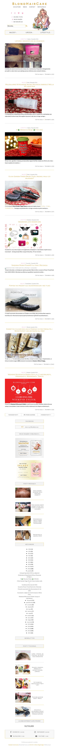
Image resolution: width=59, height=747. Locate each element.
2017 (29, 566)
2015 (29, 624)
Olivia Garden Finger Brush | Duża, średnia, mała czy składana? (29, 177)
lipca (29, 609)
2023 (29, 553)
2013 (29, 628)
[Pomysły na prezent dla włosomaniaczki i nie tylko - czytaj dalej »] (23, 312)
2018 (29, 564)
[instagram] (15, 13)
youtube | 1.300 (43, 736)
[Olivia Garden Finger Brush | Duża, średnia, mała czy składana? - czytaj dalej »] (23, 204)
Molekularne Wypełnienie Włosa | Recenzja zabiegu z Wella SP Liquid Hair (29, 85)
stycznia (29, 622)
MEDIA (25, 7)
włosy (12, 32)
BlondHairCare (30, 3)
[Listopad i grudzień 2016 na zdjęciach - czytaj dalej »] (23, 67)
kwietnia (29, 615)
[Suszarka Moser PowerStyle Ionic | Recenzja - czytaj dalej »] (21, 267)
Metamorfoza (18, 21)
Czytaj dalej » (39, 74)
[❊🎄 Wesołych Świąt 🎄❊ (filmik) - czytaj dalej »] (23, 159)
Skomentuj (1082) (49, 364)
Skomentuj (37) (49, 211)
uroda (29, 32)
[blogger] (22, 13)
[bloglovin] (19, 13)
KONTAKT (32, 7)
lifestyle (45, 32)
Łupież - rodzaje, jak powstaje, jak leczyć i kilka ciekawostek (37, 655)
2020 (29, 560)
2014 (29, 626)
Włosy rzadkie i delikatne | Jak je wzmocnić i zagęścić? (37, 493)
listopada (29, 600)
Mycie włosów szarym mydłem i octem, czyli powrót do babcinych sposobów (37, 507)
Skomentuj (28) (49, 409)
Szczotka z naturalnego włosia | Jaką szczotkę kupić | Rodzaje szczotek (38, 712)
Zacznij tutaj (18, 17)
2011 (29, 633)
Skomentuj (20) (49, 74)
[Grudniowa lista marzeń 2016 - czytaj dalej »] (23, 248)
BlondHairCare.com (24, 744)
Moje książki (18, 19)
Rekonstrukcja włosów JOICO (37, 535)
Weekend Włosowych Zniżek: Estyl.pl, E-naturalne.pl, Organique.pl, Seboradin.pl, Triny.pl (29, 375)
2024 (29, 551)
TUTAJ (43, 206)
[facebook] (11, 13)
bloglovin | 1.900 (18, 736)
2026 (29, 549)
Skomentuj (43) (49, 255)
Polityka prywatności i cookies (29, 742)
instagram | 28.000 (43, 732)
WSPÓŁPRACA (42, 7)
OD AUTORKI (17, 7)
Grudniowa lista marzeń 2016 (29, 222)
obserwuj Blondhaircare (31, 427)
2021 (29, 558)
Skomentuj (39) (49, 166)
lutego (29, 620)
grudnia (30, 571)
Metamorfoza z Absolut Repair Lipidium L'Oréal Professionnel (37, 521)
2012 (29, 630)
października (29, 602)
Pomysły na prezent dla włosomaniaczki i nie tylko (29, 285)
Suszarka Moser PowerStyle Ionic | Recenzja (29, 265)
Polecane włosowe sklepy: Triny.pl (37, 697)
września (29, 604)
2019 (29, 562)
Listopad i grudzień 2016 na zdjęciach (29, 41)
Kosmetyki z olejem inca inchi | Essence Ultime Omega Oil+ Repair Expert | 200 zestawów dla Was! (29, 330)
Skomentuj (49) (49, 119)
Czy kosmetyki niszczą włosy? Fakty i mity (37, 684)
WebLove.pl (47, 744)
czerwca (29, 611)
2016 (29, 568)
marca (29, 617)
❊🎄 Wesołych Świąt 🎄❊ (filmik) (29, 130)
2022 (29, 555)
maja (29, 613)
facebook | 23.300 (18, 732)
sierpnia (30, 607)
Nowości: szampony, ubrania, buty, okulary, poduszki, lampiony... (37, 669)
